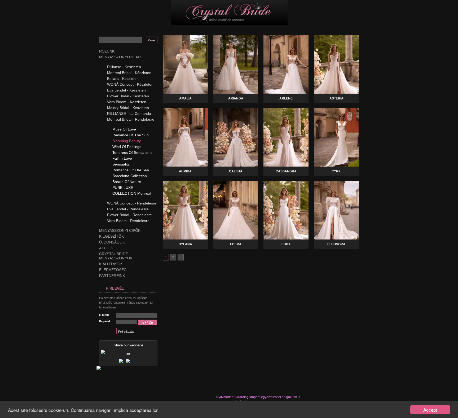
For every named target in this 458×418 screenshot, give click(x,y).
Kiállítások (111, 264)
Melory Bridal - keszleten (128, 108)
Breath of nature (126, 182)
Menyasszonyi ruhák (120, 57)
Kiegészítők (111, 236)
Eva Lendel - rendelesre (128, 209)
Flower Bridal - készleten (128, 96)
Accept (430, 409)
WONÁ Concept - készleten (130, 84)
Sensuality (121, 164)
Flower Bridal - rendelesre (129, 215)
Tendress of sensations (132, 152)
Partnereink (112, 275)
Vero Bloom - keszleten (126, 102)
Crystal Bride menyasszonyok (115, 256)
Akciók (106, 248)
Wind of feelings (126, 147)
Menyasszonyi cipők (119, 230)
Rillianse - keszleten (124, 67)
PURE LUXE (122, 187)
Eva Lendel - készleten (126, 90)
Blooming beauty (126, 141)
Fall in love (122, 158)
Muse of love (124, 129)
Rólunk (106, 51)
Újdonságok (112, 242)
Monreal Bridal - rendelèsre (130, 119)
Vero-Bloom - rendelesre (128, 221)
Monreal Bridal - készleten (129, 73)
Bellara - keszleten (123, 78)
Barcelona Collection (129, 176)
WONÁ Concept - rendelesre (131, 203)
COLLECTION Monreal (131, 193)
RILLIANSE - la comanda (129, 113)
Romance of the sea (130, 170)
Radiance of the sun (130, 135)
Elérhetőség (113, 270)
